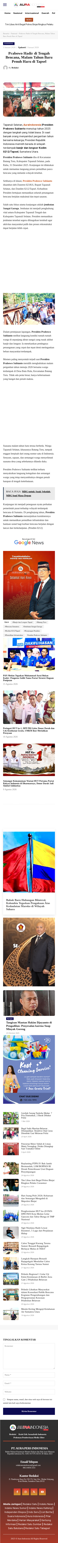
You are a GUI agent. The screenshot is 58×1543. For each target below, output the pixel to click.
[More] (44, 813)
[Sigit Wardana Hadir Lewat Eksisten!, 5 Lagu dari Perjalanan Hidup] (11, 1233)
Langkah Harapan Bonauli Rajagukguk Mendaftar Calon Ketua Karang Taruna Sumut (35, 1261)
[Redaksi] (6, 67)
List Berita (46, 1512)
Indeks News (46, 1504)
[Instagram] (25, 1491)
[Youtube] (42, 1491)
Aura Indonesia (35, 1516)
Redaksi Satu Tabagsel (37, 1528)
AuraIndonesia (32, 124)
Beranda (6, 33)
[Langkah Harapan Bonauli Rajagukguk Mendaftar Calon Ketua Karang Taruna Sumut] (11, 1263)
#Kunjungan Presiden (32, 631)
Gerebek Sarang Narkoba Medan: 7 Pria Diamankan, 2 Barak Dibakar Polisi (36, 1115)
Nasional (14, 33)
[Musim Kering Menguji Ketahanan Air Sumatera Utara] (11, 1314)
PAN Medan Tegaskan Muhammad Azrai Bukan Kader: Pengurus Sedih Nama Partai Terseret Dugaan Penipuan (28, 678)
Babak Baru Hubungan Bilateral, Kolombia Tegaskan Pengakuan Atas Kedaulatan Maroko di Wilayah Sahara (28, 904)
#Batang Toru (41, 622)
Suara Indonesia (16, 1516)
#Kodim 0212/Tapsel (12, 631)
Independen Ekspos (15, 1512)
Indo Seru (33, 1512)
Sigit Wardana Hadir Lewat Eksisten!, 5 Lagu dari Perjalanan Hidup (37, 1231)
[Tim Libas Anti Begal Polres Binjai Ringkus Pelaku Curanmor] (11, 1185)
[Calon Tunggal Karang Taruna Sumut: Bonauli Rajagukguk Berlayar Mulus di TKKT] (11, 1248)
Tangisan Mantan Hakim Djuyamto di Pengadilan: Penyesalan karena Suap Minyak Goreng (29, 1026)
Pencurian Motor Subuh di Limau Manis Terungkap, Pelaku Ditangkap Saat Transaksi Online (37, 1146)
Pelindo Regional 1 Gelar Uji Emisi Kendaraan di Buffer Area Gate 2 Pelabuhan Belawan (36, 1277)
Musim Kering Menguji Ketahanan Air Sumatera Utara (38, 1310)
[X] (23, 75)
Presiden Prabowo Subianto (37, 635)
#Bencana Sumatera (12, 626)
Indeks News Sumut (16, 1508)
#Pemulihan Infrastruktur (14, 635)
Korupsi (10, 1019)
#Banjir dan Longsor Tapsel (22, 622)
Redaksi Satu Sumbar (30, 1524)
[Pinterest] (30, 75)
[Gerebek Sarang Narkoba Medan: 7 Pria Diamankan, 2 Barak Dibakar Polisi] (11, 1118)
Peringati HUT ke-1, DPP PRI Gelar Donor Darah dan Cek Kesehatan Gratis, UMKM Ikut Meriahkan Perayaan (28, 730)
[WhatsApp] (37, 75)
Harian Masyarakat (29, 1520)
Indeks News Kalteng (40, 1508)
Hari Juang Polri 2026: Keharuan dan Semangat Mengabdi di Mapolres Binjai (37, 1198)
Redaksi (15, 68)
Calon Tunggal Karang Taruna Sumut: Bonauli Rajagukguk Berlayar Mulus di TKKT (35, 1246)
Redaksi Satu (30, 1504)
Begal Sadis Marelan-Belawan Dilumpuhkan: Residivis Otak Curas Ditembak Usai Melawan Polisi (37, 1130)
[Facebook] (16, 75)
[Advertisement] (29, 263)
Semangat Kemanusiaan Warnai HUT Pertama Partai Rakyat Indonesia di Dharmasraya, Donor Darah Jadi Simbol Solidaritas (28, 783)
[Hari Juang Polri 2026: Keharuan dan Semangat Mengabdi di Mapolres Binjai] (11, 1200)
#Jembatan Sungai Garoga (32, 626)
